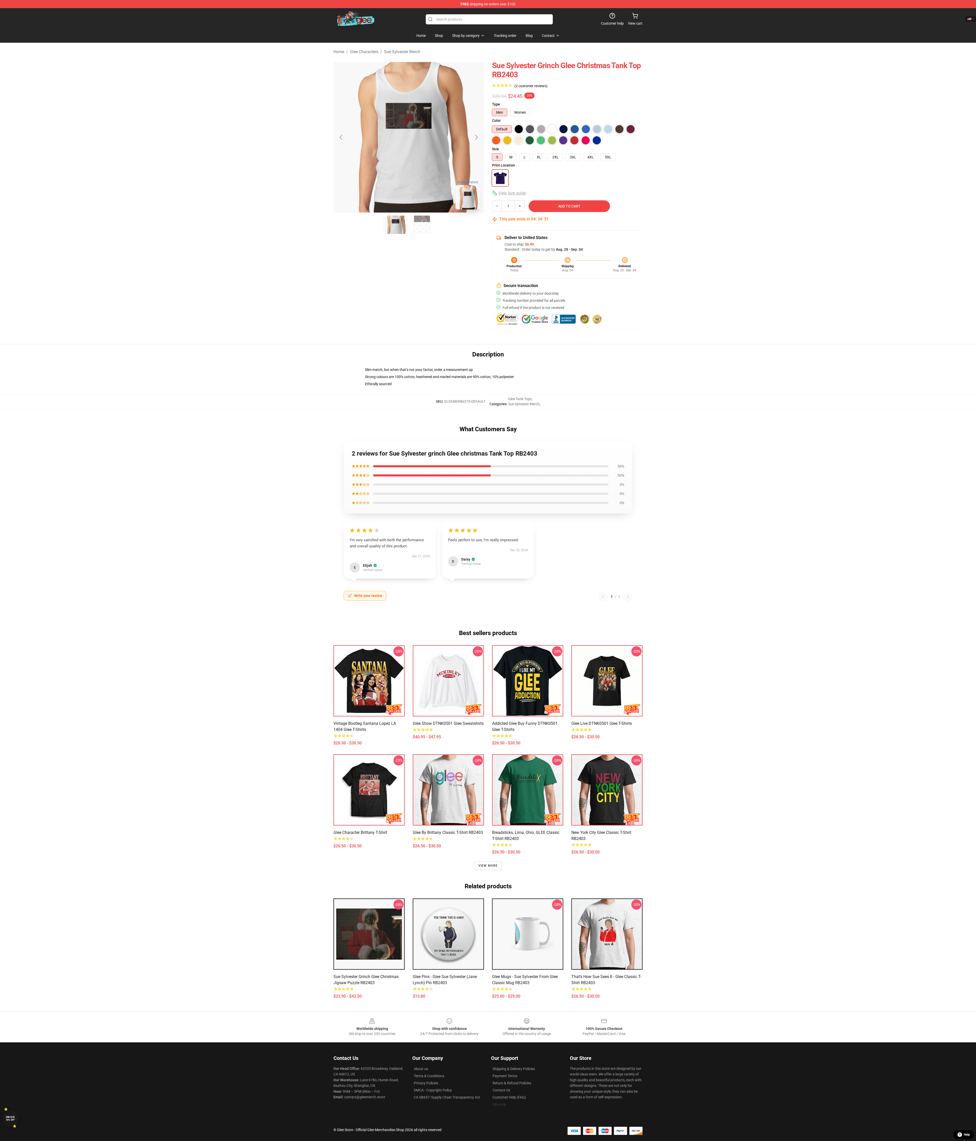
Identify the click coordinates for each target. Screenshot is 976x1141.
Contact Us (501, 1090)
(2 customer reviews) (530, 86)
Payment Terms (505, 1076)
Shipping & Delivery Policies (514, 1069)
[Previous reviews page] (603, 596)
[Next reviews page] (627, 596)
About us (421, 1069)
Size (495, 149)
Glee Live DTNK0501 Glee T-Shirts (601, 723)
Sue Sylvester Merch (402, 51)
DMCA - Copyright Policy (433, 1090)
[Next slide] (476, 137)
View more (488, 865)
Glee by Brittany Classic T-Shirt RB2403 (448, 832)
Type (496, 104)
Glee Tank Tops (520, 399)
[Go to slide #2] (422, 225)
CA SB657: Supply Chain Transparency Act (447, 1097)
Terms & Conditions (429, 1076)
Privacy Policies (426, 1083)
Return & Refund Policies (512, 1083)
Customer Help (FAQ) (509, 1097)
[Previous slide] (341, 137)
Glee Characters (364, 51)
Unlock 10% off (10, 1118)
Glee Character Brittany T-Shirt (360, 832)
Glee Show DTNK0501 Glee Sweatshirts (448, 723)
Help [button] (967, 1134)
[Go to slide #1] (395, 225)
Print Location (503, 165)
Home (338, 51)
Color (496, 120)
